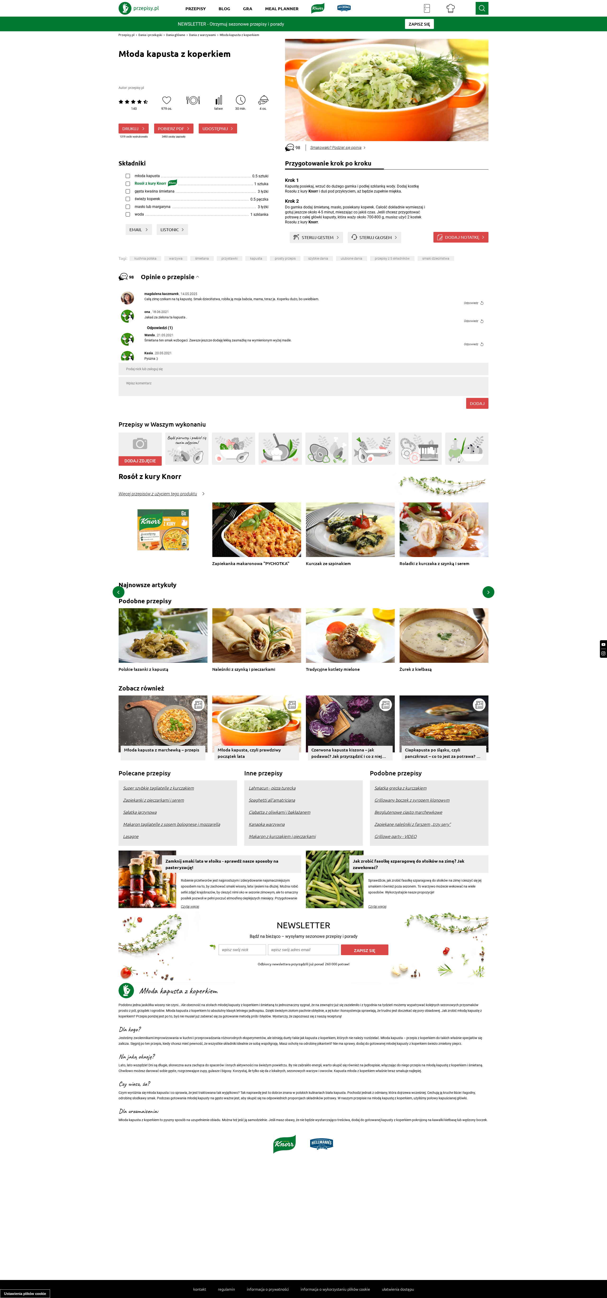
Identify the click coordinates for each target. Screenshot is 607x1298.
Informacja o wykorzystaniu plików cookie (335, 1289)
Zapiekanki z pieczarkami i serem (153, 799)
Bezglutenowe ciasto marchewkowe (408, 812)
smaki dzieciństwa (435, 258)
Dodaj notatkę (462, 237)
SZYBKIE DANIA (318, 258)
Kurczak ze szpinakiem (328, 563)
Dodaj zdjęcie (140, 460)
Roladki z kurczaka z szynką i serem (434, 563)
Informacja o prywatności (268, 1289)
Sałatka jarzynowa (139, 812)
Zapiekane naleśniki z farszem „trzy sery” (412, 824)
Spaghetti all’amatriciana (272, 799)
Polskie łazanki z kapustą (143, 669)
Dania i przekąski (150, 35)
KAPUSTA (256, 258)
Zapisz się (364, 950)
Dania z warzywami (202, 35)
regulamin (226, 1289)
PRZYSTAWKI (229, 258)
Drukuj (130, 128)
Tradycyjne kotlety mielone (333, 669)
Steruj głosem (375, 237)
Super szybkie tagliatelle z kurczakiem (158, 787)
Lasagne (130, 836)
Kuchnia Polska (145, 258)
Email (136, 229)
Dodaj (477, 403)
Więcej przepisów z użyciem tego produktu (158, 494)
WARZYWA (176, 258)
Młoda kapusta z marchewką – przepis (161, 749)
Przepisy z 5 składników (392, 258)
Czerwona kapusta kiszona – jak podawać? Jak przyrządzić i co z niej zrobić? (346, 753)
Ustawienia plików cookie (25, 1294)
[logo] (139, 8)
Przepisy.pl (126, 35)
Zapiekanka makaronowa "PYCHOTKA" (250, 563)
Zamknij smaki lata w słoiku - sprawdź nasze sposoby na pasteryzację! (222, 864)
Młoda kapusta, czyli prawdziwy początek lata (249, 753)
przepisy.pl (136, 88)
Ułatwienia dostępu (398, 1289)
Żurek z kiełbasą (416, 669)
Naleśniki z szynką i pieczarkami (243, 669)
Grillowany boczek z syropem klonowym (412, 799)
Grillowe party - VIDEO (395, 836)
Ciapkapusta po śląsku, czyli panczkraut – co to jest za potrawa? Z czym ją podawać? (442, 753)
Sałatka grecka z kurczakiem (400, 787)
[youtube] (603, 644)
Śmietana (202, 258)
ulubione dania (351, 258)
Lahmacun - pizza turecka (272, 787)
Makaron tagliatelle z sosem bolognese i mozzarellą (171, 824)
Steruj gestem (318, 237)
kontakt (199, 1289)
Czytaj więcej (190, 906)
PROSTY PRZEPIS (285, 258)
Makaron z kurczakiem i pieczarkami (282, 836)
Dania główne (175, 35)
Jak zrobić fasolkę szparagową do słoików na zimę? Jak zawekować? (408, 864)
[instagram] (603, 653)
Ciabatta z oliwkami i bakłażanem (279, 812)
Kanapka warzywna (267, 824)
